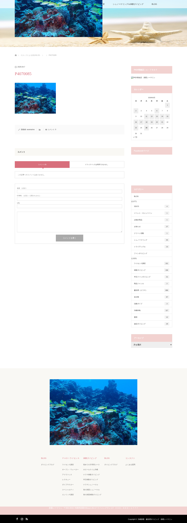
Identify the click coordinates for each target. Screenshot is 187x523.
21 (162, 122)
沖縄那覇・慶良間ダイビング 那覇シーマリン (155, 519)
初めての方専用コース (91, 465)
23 (136, 128)
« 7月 (135, 137)
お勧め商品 (150, 220)
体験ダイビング (151, 270)
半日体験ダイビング (90, 480)
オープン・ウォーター (70, 470)
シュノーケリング (151, 240)
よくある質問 (130, 465)
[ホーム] (16, 52)
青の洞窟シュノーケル (91, 490)
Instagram (22, 518)
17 (141, 122)
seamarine (31, 129)
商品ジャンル (150, 284)
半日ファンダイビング (151, 277)
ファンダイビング (140, 253)
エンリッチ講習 (68, 495)
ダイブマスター (68, 485)
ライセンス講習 (151, 263)
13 (157, 116)
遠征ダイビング (151, 324)
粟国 (151, 317)
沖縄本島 (151, 310)
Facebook (17, 518)
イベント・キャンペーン (150, 213)
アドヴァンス (67, 475)
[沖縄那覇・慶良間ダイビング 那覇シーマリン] (93, 443)
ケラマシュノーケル (90, 485)
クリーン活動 (150, 233)
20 (157, 122)
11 (146, 116)
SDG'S (150, 206)
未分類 (151, 297)
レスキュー (66, 480)
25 (146, 128)
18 (146, 122)
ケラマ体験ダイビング (91, 475)
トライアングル (151, 247)
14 (162, 116)
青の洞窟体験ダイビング (92, 495)
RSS (26, 518)
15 (167, 116)
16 (136, 122)
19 (152, 122)
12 (152, 116)
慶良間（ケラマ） (151, 290)
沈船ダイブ (150, 304)
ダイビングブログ (47, 465)
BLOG (154, 4)
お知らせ (151, 227)
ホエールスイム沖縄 (90, 470)
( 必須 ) (21, 188)
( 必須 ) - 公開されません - (29, 195)
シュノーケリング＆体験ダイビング (128, 4)
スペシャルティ (68, 490)
